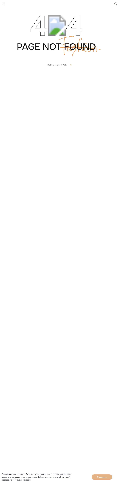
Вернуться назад (56, 64)
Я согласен (102, 477)
